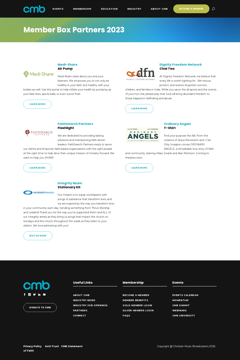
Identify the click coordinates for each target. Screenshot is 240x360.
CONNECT (79, 315)
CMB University (183, 315)
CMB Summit (181, 305)
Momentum (180, 300)
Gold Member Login (137, 305)
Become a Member (136, 295)
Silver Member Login (138, 310)
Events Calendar (185, 295)
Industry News (84, 300)
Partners (80, 310)
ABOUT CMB (81, 295)
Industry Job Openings (90, 305)
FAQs (126, 315)
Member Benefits (135, 300)
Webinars (179, 310)
